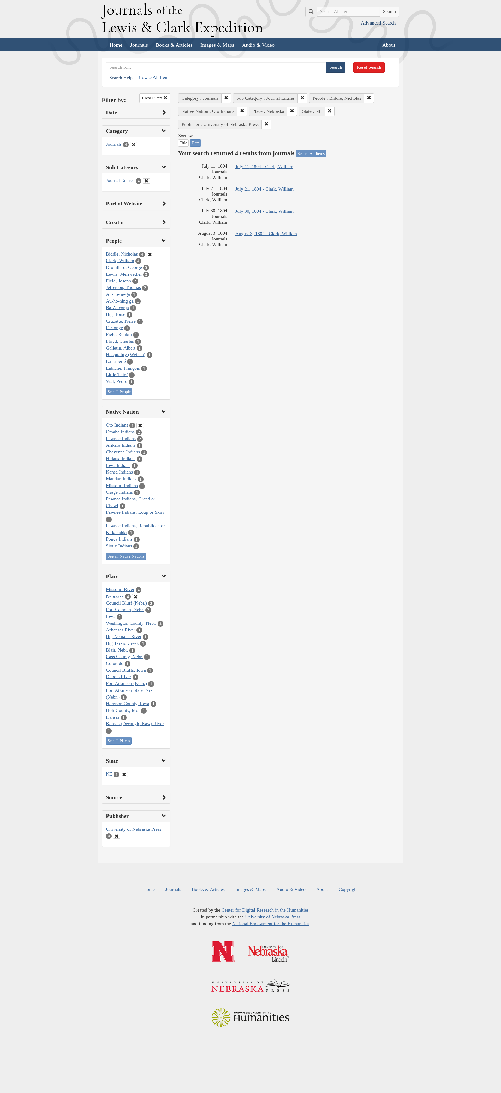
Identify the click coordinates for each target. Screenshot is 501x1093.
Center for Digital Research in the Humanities (265, 910)
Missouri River (120, 589)
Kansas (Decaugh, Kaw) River (135, 723)
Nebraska (115, 596)
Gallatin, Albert (120, 348)
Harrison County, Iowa (127, 703)
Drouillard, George (124, 267)
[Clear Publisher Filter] (116, 836)
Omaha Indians (120, 431)
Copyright (348, 889)
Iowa (110, 616)
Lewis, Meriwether (124, 274)
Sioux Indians (119, 545)
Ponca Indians (119, 539)
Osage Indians (119, 492)
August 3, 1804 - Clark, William (266, 233)
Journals (139, 45)
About (388, 45)
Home (116, 45)
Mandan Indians (121, 478)
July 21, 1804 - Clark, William (264, 189)
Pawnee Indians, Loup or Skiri (135, 512)
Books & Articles (174, 45)
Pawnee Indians (121, 438)
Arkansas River (120, 630)
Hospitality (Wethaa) (125, 354)
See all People (119, 391)
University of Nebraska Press (133, 829)
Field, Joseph (118, 280)
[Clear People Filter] (149, 254)
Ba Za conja (117, 307)
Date (195, 143)
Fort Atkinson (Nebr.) (126, 683)
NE (109, 774)
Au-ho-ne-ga (118, 294)
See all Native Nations (126, 556)
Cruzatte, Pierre (121, 321)
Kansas (113, 717)
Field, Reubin (119, 334)
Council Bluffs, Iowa (126, 670)
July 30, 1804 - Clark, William (264, 211)
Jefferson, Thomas (123, 287)
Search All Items (311, 153)
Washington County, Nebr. (131, 623)
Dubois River (118, 676)
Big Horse (115, 314)
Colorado (114, 663)
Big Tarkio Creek (122, 643)
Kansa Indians (119, 472)
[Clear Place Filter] (135, 596)
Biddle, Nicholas (122, 254)
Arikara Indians (120, 445)
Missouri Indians (122, 485)
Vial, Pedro (116, 381)
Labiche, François (123, 368)
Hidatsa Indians (120, 458)
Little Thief (117, 374)
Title (183, 143)
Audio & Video (258, 45)
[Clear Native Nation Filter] (140, 425)
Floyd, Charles (120, 341)
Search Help (121, 77)
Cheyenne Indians (123, 451)
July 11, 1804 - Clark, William (264, 166)
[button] (226, 98)
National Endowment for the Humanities (270, 923)
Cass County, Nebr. (124, 656)
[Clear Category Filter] (133, 144)
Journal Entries (120, 180)
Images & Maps (217, 45)
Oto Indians (117, 425)
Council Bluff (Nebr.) (126, 603)
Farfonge (114, 327)
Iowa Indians (118, 465)
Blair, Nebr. (117, 650)
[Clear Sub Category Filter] (146, 181)
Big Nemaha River (123, 636)
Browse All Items (153, 77)
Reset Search (369, 67)
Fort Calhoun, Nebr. (125, 609)
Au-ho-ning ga (120, 301)
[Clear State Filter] (124, 774)
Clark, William (120, 260)
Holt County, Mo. (123, 710)
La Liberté (116, 361)
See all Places (119, 740)
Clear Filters (152, 98)
